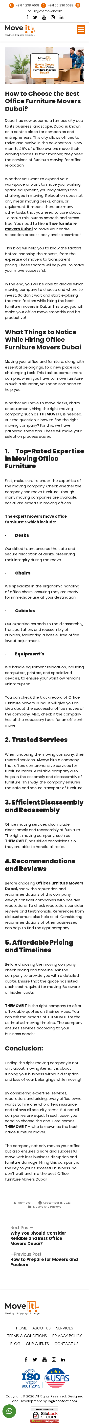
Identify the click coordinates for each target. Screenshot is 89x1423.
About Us (41, 1328)
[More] (81, 29)
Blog (15, 1344)
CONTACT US (66, 1344)
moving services (32, 824)
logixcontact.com (62, 1401)
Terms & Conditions (27, 1336)
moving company (21, 289)
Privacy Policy (67, 1336)
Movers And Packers (47, 1207)
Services (64, 1328)
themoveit (25, 1203)
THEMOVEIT (50, 414)
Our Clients (37, 1344)
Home (21, 1328)
